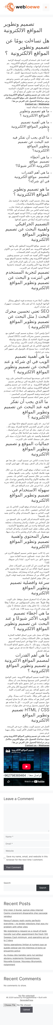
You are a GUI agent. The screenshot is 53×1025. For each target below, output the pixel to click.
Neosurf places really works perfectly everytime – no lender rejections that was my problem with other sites (26, 923)
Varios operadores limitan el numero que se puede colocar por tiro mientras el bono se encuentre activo (25, 947)
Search (7, 883)
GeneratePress (26, 1000)
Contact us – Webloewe (37, 104)
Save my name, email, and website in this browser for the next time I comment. (27, 858)
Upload (26, 1009)
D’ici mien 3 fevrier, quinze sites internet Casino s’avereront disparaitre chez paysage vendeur (25, 913)
